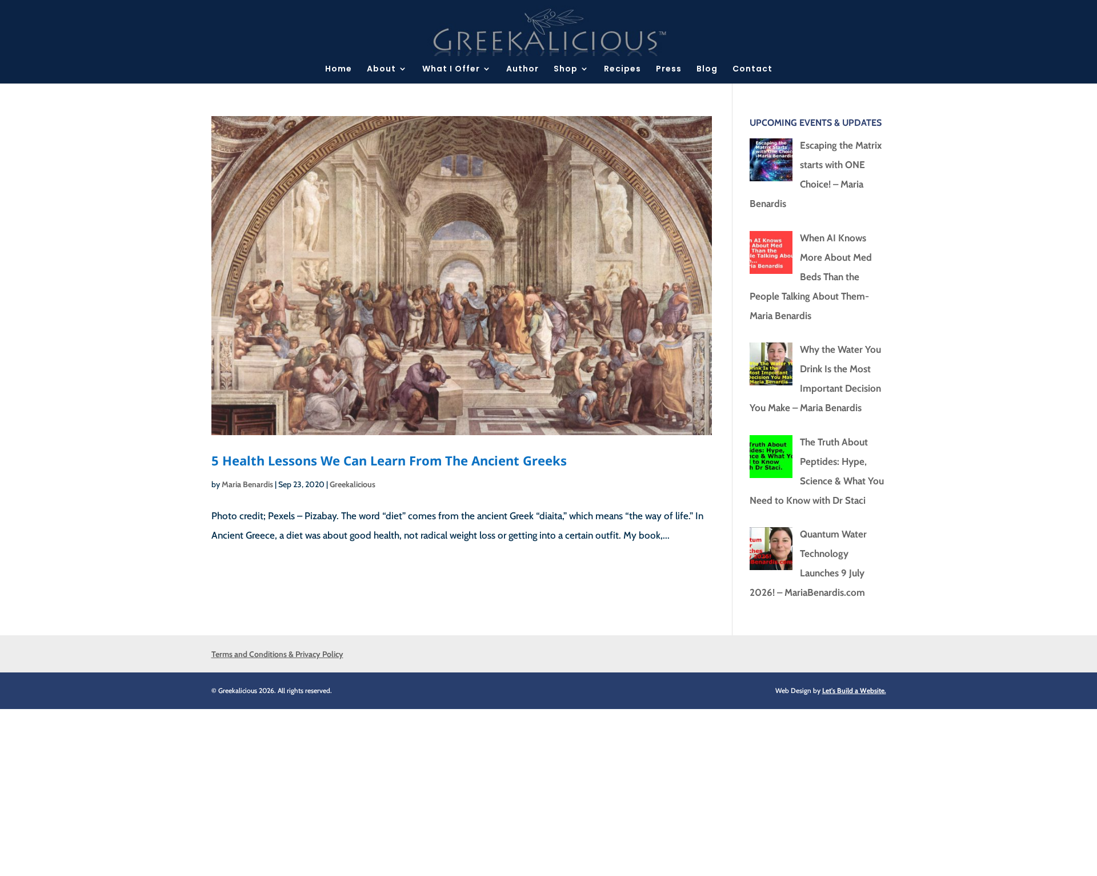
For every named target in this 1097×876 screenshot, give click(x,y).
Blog (707, 69)
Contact (752, 69)
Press (669, 69)
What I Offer (451, 69)
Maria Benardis (247, 484)
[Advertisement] (343, 789)
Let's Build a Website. (854, 690)
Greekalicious (352, 484)
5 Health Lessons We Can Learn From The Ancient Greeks (389, 460)
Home (338, 69)
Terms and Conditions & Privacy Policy (277, 654)
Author (522, 69)
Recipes (622, 69)
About (381, 69)
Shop (566, 69)
